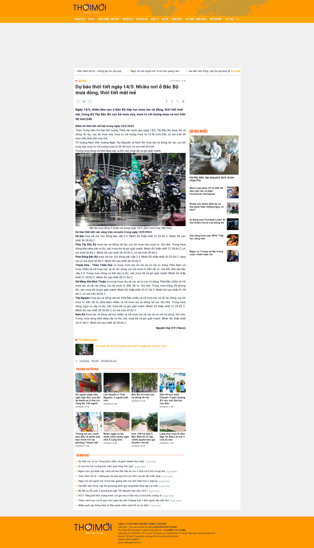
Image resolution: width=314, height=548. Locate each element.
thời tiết (95, 361)
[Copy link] (177, 101)
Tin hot (91, 19)
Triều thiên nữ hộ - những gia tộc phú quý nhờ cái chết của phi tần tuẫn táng (125, 476)
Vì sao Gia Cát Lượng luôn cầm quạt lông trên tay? (111, 466)
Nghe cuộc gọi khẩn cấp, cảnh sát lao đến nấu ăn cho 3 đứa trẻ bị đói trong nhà (127, 471)
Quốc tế (154, 19)
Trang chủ (79, 19)
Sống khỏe (177, 19)
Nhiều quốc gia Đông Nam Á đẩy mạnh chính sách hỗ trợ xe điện (119, 505)
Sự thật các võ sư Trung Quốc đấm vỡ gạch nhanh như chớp (117, 461)
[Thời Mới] (92, 528)
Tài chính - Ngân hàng (195, 19)
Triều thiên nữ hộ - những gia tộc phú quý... (80, 71)
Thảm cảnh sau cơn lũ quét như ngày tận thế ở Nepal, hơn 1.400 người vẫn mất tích (129, 500)
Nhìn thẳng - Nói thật (108, 19)
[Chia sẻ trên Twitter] (172, 101)
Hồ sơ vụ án (141, 19)
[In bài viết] (183, 101)
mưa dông (84, 361)
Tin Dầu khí (127, 19)
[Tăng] (89, 101)
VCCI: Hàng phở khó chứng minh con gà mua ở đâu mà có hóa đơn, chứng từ (126, 495)
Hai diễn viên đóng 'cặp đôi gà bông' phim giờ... (194, 71)
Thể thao (229, 19)
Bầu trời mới (215, 19)
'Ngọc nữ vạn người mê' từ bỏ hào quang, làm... (136, 71)
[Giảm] (78, 101)
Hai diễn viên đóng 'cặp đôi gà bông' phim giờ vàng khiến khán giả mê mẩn (124, 485)
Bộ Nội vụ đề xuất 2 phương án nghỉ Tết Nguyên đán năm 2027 (119, 490)
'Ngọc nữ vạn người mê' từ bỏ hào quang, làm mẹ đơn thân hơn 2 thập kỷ (124, 481)
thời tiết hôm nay (108, 361)
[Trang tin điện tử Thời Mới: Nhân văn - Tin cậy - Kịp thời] (89, 8)
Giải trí (165, 19)
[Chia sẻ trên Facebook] (167, 101)
